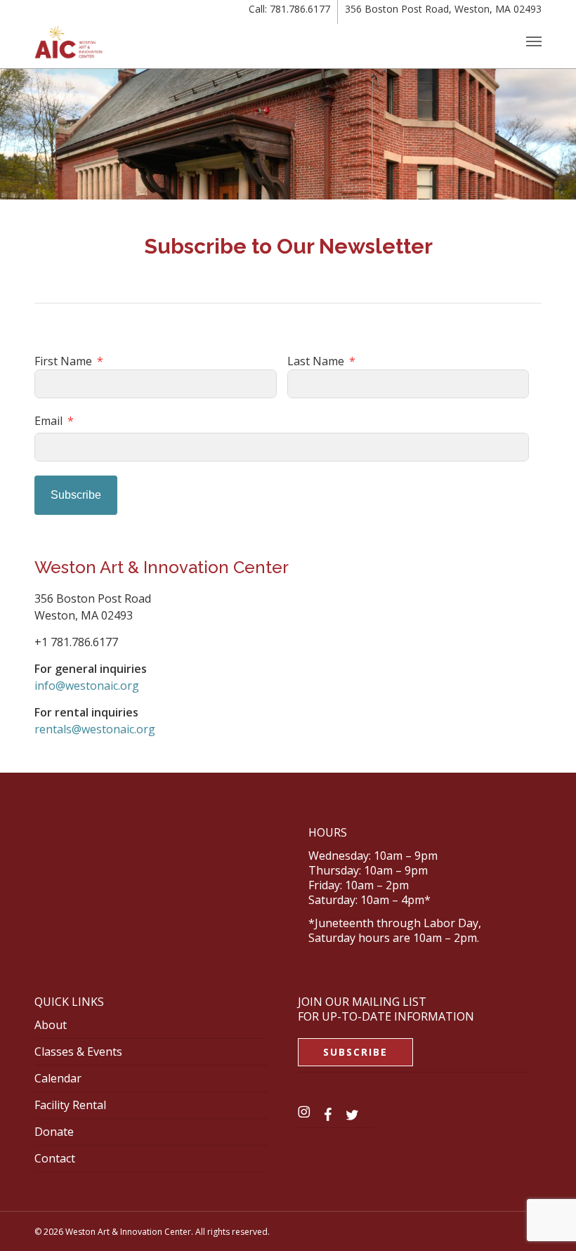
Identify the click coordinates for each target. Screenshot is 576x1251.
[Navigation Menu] (534, 41)
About (50, 1025)
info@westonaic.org (86, 685)
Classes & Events (78, 1051)
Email (48, 420)
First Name (63, 361)
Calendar (57, 1078)
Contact (54, 1158)
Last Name (315, 361)
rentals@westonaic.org (94, 729)
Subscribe (76, 495)
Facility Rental (70, 1105)
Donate (54, 1131)
